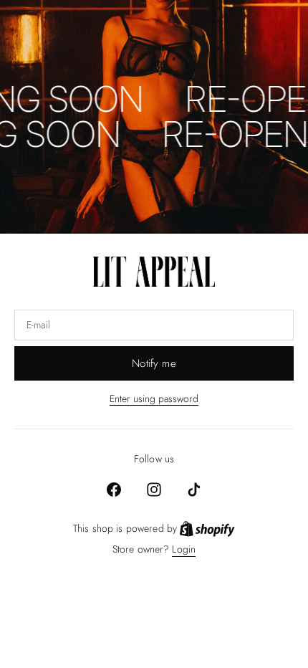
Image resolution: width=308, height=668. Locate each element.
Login (184, 549)
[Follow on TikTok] (194, 489)
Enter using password (154, 399)
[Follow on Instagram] (154, 489)
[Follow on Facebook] (113, 489)
